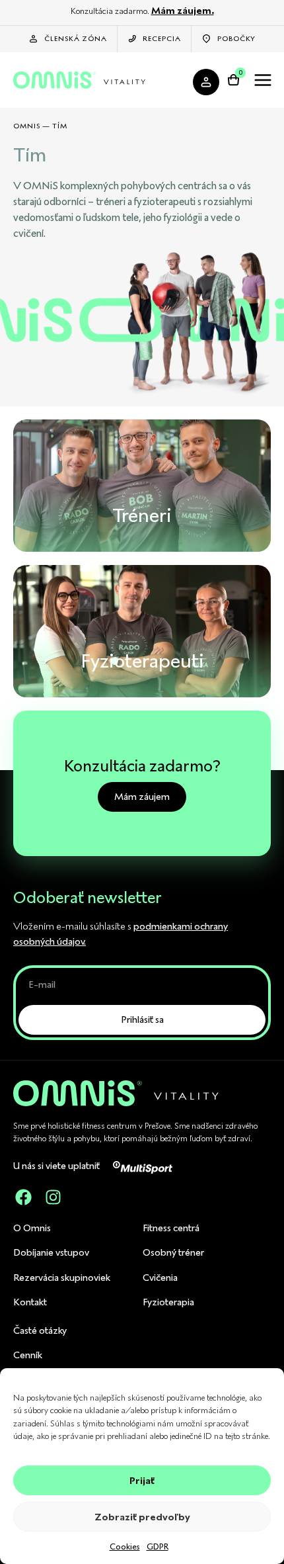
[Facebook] (23, 1197)
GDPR (157, 1546)
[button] (262, 82)
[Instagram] (53, 1197)
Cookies (125, 1546)
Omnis (26, 126)
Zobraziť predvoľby (142, 1517)
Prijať (142, 1481)
